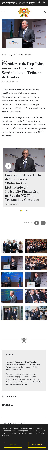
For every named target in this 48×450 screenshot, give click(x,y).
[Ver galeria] (12, 246)
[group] (24, 177)
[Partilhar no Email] (36, 223)
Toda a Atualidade (23, 54)
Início (4, 54)
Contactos (6, 423)
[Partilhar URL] (43, 223)
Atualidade (11, 55)
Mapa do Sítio (18, 423)
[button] (45, 12)
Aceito (13, 445)
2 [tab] (26, 210)
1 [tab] (21, 210)
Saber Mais (37, 445)
